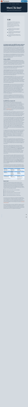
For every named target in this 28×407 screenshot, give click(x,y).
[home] (6, 1)
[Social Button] (26, 214)
